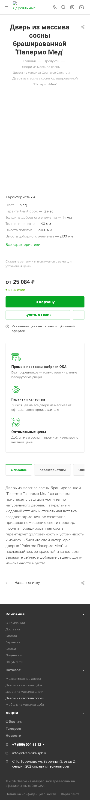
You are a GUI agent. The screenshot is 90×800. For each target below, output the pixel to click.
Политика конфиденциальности (31, 794)
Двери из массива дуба (24, 685)
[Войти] (72, 7)
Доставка (13, 629)
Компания (15, 614)
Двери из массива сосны (25, 698)
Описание (19, 470)
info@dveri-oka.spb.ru (29, 753)
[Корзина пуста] (81, 7)
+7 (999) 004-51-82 (26, 744)
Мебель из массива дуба (25, 704)
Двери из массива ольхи (24, 691)
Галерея (13, 728)
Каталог (13, 670)
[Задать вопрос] (78, 315)
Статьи (11, 649)
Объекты (14, 721)
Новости (13, 735)
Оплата (11, 636)
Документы (14, 662)
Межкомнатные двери (23, 678)
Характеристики (52, 470)
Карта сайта (70, 794)
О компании (15, 623)
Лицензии (14, 655)
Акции (12, 713)
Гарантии (13, 642)
